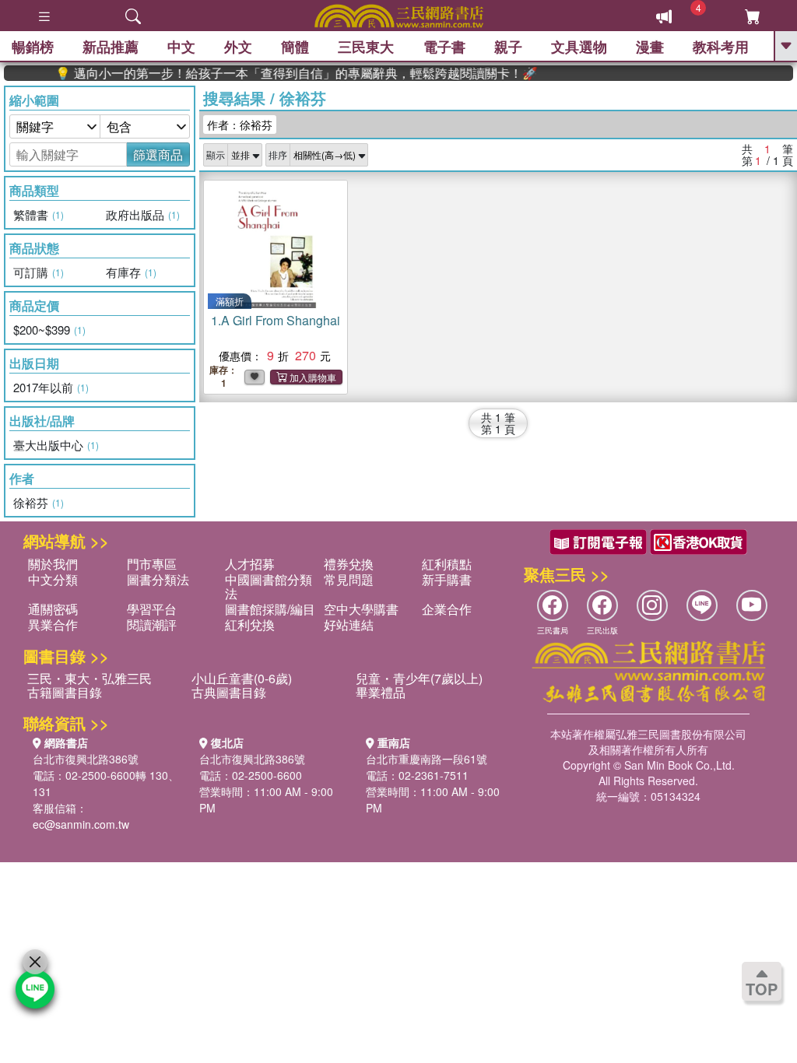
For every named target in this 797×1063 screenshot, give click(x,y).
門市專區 (152, 564)
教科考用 (721, 47)
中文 (181, 47)
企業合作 (447, 609)
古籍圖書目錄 (64, 692)
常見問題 (349, 579)
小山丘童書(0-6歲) (241, 678)
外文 (238, 47)
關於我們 (53, 564)
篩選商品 (158, 154)
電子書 (444, 47)
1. (275, 320)
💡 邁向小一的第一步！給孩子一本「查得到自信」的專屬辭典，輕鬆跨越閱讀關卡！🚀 (282, 73)
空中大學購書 (361, 609)
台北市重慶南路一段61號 (426, 759)
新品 (111, 47)
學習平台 (152, 609)
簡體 (295, 47)
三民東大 (366, 47)
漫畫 (650, 47)
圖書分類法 (158, 579)
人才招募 (250, 564)
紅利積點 (447, 564)
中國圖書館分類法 (268, 586)
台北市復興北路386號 (86, 759)
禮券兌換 (349, 564)
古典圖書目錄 (228, 692)
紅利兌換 (250, 624)
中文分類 (53, 579)
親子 (508, 47)
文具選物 (579, 47)
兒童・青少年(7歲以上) (419, 678)
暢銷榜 (33, 47)
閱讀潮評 (152, 624)
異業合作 (53, 624)
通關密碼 (53, 609)
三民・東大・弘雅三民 (89, 678)
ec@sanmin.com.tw (81, 824)
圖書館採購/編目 (270, 609)
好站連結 (349, 624)
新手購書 (447, 579)
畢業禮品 (381, 692)
